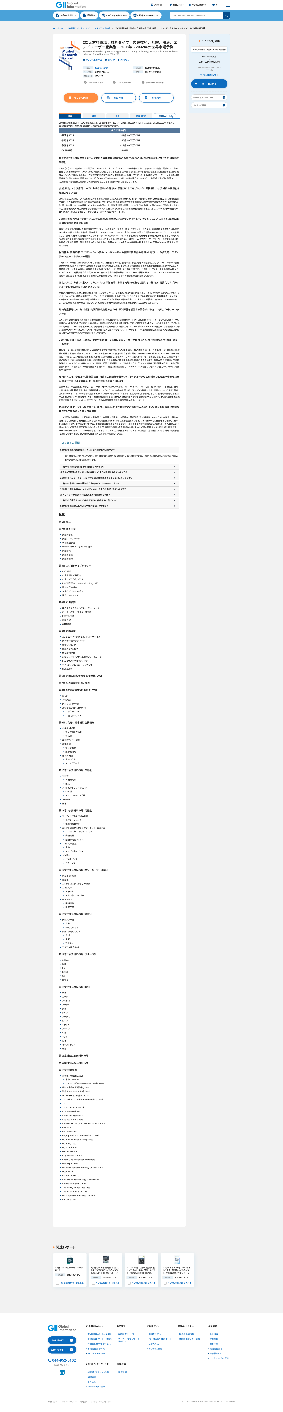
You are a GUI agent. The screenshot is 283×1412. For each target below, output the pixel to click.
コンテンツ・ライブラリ (219, 1358)
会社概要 (214, 1334)
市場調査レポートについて (79, 28)
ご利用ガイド (153, 1326)
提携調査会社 (216, 1348)
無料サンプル (155, 1334)
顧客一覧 (214, 1343)
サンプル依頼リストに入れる (72, 1283)
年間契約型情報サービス (99, 1343)
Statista (92, 1377)
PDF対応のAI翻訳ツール (160, 1339)
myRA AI (92, 1381)
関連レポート (165, 116)
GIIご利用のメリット (97, 1353)
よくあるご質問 (155, 1348)
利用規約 (83, 1401)
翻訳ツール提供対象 (155, 83)
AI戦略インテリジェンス (98, 1372)
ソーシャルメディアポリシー (101, 1401)
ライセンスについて (208, 75)
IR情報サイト (216, 1353)
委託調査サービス (126, 1334)
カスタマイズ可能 (96, 83)
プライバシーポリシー (69, 1401)
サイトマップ (52, 1401)
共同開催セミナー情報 (189, 1339)
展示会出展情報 (186, 1334)
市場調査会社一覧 (96, 1348)
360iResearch (101, 67)
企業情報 (212, 1326)
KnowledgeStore (97, 1386)
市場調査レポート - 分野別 (100, 1334)
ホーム (60, 28)
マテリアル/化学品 (102, 28)
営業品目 (214, 1339)
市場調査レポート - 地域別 (100, 1339)
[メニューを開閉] (228, 5)
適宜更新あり (125, 83)
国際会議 (122, 1372)
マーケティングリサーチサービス (128, 1340)
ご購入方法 (154, 1343)
